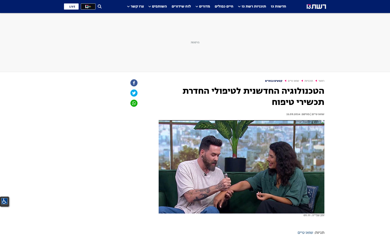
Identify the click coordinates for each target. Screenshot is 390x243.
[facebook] (134, 82)
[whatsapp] (134, 103)
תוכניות (308, 81)
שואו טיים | (317, 114)
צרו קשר (137, 6)
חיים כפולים (224, 6)
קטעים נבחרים (273, 81)
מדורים (204, 6)
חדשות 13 (278, 6)
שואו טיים (293, 81)
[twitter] (134, 93)
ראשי (321, 81)
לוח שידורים (181, 6)
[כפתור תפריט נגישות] (4, 201)
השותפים (159, 6)
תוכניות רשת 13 (254, 6)
